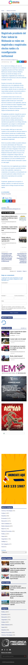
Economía (4, 518)
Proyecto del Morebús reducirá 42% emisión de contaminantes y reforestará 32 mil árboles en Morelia (18, 595)
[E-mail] (25, 62)
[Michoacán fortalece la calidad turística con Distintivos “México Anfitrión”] (5, 563)
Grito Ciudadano (5, 523)
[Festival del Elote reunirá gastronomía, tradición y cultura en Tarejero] (5, 587)
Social (3, 546)
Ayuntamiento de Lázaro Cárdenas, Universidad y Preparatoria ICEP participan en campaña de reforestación (22, 258)
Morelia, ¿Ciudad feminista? (16, 356)
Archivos (3, 550)
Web (2, 301)
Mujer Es (3, 528)
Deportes (3, 515)
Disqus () (25, 271)
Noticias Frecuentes (6, 193)
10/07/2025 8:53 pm (5, 61)
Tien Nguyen (12, 335)
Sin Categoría (4, 544)
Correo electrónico (19, 295)
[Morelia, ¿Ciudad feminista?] (5, 358)
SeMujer (3, 541)
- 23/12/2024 (3, 223)
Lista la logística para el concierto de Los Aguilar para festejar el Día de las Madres (17, 347)
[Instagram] (7, 650)
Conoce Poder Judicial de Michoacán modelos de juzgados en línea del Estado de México (18, 570)
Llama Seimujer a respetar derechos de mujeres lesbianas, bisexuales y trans (9, 228)
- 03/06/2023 (12, 359)
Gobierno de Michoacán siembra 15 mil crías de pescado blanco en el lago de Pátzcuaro (17, 576)
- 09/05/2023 (12, 353)
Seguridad (4, 539)
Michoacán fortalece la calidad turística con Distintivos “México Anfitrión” (17, 563)
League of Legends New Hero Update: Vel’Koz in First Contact (18, 332)
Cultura (3, 513)
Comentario (4, 282)
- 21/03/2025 (12, 342)
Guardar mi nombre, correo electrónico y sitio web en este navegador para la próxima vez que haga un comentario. (13, 308)
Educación (4, 521)
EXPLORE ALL (23, 328)
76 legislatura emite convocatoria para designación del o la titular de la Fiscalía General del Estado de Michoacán (6, 257)
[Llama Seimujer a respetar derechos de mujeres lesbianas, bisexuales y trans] (23, 229)
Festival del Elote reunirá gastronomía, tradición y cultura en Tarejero (18, 587)
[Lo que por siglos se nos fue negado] (5, 341)
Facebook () (19, 271)
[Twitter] (20, 62)
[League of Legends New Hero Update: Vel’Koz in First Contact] (5, 334)
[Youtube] (10, 650)
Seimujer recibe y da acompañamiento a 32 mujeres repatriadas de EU (8, 239)
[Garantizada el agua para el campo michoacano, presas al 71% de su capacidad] (5, 602)
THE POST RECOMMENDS (8, 213)
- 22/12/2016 (17, 335)
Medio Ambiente (5, 526)
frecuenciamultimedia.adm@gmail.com (10, 59)
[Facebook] (23, 62)
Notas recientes (6, 582)
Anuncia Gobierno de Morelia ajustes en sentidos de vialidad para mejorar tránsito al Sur (9, 218)
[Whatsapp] (18, 62)
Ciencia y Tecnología (6, 510)
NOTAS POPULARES (6, 328)
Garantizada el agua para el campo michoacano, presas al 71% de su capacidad (17, 602)
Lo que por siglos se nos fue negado (18, 339)
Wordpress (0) (13, 271)
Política (3, 533)
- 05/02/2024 (3, 244)
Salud (2, 536)
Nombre (3, 295)
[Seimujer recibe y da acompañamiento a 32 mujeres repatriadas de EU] (23, 239)
